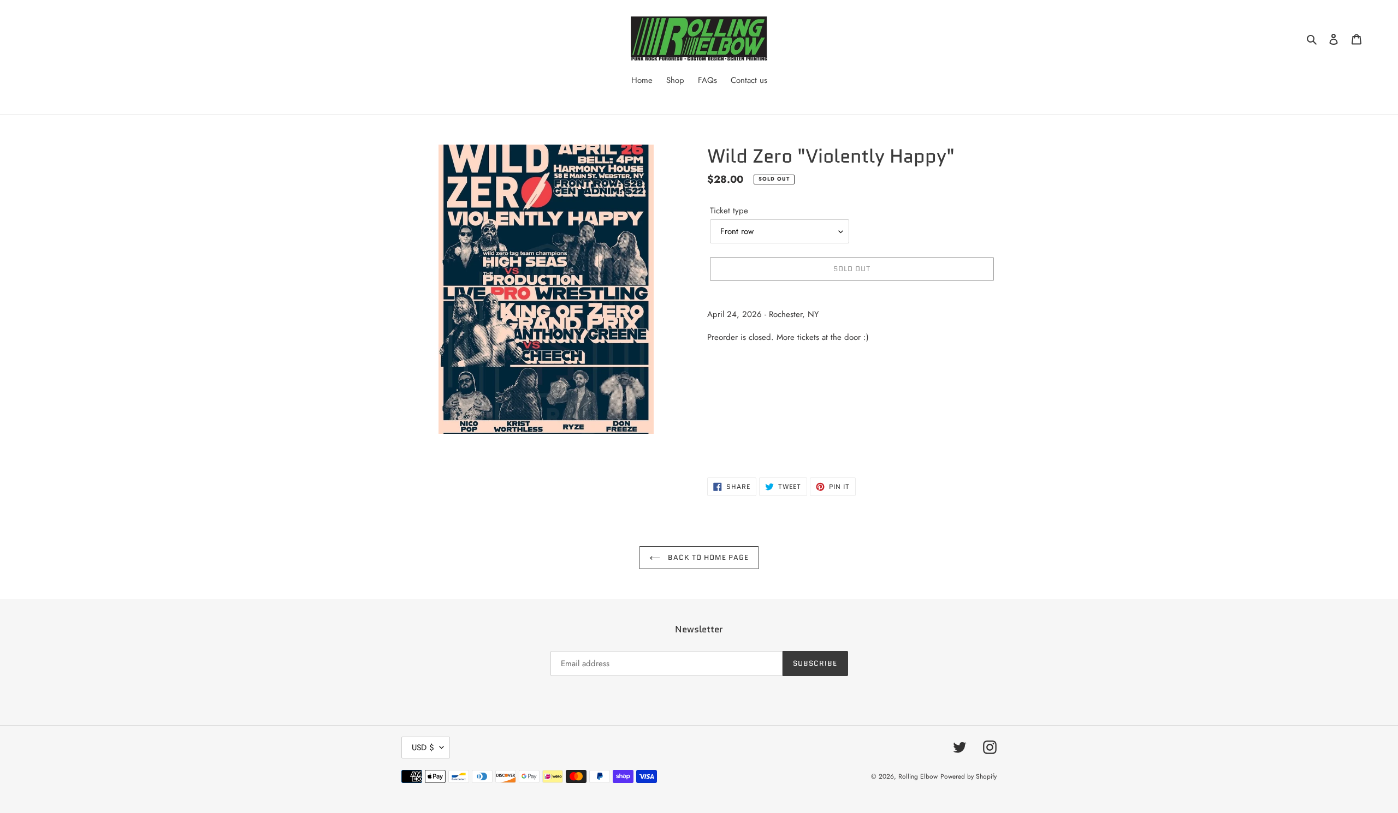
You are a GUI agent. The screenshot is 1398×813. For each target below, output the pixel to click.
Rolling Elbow (918, 776)
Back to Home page (707, 557)
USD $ (423, 748)
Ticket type (729, 211)
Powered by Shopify (968, 776)
